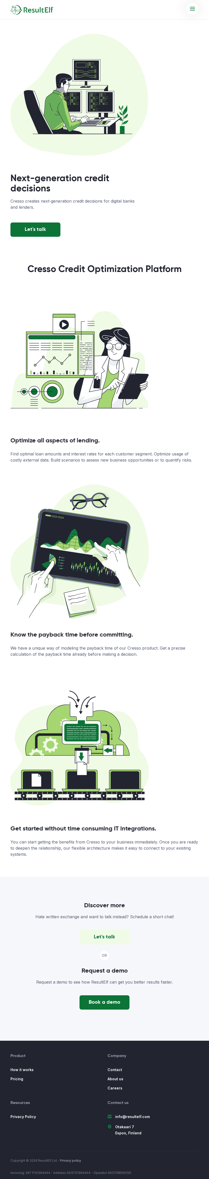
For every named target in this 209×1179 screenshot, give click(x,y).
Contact (115, 1070)
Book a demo (104, 1002)
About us (115, 1079)
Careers (115, 1088)
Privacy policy (70, 1160)
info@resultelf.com (132, 1116)
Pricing (16, 1079)
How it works (22, 1070)
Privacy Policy (23, 1116)
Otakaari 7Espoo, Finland (128, 1130)
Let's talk (35, 229)
